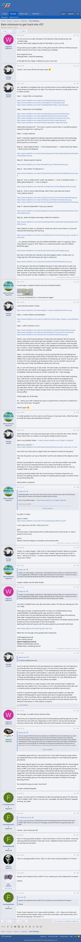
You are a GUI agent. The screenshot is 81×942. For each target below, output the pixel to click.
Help (71, 936)
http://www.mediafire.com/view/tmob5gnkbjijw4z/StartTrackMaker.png (43, 114)
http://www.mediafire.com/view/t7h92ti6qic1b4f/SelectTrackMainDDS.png (44, 200)
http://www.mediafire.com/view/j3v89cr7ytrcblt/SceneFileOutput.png (42, 334)
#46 (77, 412)
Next (23, 31)
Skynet (5, 27)
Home (5, 14)
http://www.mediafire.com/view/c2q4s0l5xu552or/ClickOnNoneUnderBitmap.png (47, 197)
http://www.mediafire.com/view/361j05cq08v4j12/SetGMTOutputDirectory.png (46, 330)
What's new (23, 14)
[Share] (74, 35)
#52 (77, 653)
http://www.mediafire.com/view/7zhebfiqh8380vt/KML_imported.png (42, 105)
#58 (77, 855)
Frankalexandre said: (24, 817)
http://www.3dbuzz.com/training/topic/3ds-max (34, 628)
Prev (5, 31)
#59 (77, 873)
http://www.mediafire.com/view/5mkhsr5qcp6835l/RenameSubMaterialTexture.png (47, 202)
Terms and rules (53, 936)
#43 (77, 84)
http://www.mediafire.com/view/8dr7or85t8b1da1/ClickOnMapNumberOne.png (46, 186)
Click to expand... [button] (48, 508)
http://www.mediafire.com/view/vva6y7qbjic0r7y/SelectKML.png (40, 103)
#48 (77, 487)
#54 (77, 728)
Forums (13, 14)
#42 (77, 66)
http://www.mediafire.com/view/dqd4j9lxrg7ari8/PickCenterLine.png (42, 116)
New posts (4, 17)
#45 (77, 302)
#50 (77, 565)
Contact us (43, 936)
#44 (77, 282)
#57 (77, 835)
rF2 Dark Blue (7, 936)
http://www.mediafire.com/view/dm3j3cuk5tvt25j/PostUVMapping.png (43, 250)
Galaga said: (22, 491)
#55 (77, 793)
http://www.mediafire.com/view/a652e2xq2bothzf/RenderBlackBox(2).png (44, 261)
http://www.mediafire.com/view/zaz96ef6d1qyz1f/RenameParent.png (42, 164)
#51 (77, 587)
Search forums (13, 17)
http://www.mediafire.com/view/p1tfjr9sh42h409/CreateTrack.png (41, 120)
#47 (77, 430)
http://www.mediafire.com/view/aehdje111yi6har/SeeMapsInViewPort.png (44, 310)
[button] (29, 14)
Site (75, 936)
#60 (77, 893)
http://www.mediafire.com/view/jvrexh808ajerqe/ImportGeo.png (41, 100)
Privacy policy (64, 936)
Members (35, 14)
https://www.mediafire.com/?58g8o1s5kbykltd (56, 440)
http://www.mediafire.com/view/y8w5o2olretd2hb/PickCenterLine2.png (43, 118)
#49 (77, 548)
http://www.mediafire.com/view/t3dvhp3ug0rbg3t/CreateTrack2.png (42, 122)
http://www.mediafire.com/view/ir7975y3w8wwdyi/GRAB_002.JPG (41, 521)
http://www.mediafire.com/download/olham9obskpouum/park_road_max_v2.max (47, 447)
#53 (77, 710)
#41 (77, 35)
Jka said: (20, 897)
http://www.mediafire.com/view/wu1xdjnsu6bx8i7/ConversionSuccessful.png (45, 332)
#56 (77, 813)
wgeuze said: (22, 657)
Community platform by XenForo (40, 940)
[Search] (78, 14)
